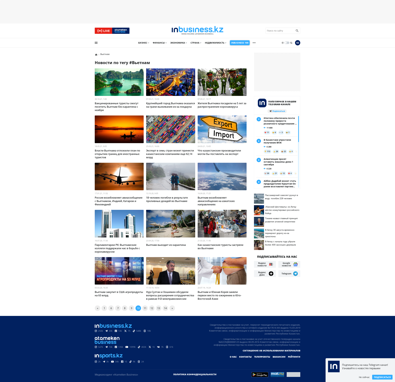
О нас (233, 356)
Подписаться (382, 377)
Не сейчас (364, 377)
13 (158, 308)
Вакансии (279, 356)
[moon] (291, 43)
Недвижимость (214, 42)
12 (151, 308)
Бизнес (142, 42)
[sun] (282, 43)
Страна (195, 42)
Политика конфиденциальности (194, 374)
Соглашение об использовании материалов (271, 350)
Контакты (245, 356)
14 (165, 308)
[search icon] (297, 31)
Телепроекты (262, 356)
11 (145, 308)
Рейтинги (294, 356)
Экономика (177, 42)
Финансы (159, 42)
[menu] (96, 42)
